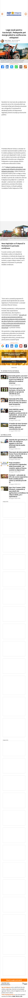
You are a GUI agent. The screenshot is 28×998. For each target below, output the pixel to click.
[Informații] (26, 14)
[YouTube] (20, 345)
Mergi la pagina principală (14, 980)
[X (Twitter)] (11, 66)
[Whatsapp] (16, 66)
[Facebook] (2, 66)
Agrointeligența (6, 987)
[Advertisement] (14, 6)
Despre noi (5, 983)
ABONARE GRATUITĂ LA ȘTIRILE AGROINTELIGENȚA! (14, 354)
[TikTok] (25, 345)
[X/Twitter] (16, 345)
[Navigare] (2, 14)
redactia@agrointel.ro (8, 994)
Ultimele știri (6, 435)
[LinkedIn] (7, 66)
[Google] (2, 345)
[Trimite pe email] (20, 66)
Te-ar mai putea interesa (10, 371)
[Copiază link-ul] (25, 66)
